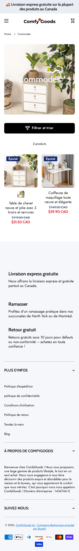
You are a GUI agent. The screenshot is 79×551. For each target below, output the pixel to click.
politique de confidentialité (22, 396)
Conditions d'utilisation (19, 405)
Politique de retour (16, 414)
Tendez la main (14, 424)
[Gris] (20, 194)
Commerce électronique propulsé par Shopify (53, 526)
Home (7, 34)
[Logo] (39, 21)
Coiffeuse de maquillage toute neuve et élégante (58, 198)
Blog (7, 434)
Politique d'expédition (18, 386)
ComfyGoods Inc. (26, 525)
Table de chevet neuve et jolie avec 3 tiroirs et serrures (20, 208)
